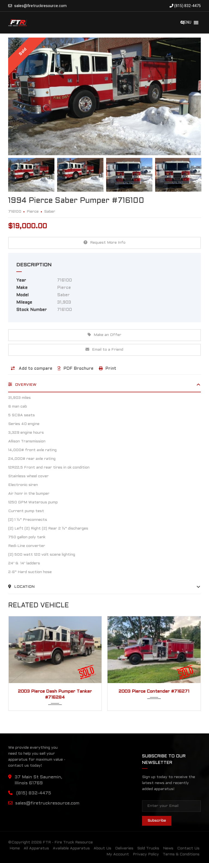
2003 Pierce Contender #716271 (55, 691)
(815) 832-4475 (187, 6)
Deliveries (124, 848)
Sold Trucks (148, 848)
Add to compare (34, 369)
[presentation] (18, 662)
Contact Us (188, 848)
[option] (104, 96)
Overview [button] (25, 385)
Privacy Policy (146, 854)
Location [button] (24, 587)
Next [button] (186, 96)
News (168, 848)
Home (15, 848)
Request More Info (107, 242)
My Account (117, 854)
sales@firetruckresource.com (40, 6)
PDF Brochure (78, 369)
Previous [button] (22, 96)
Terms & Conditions (181, 854)
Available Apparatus (71, 848)
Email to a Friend (107, 349)
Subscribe (156, 820)
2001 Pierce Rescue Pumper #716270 (154, 691)
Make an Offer (107, 335)
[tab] (104, 386)
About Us (102, 848)
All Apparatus (36, 848)
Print (110, 369)
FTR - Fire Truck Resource (68, 842)
